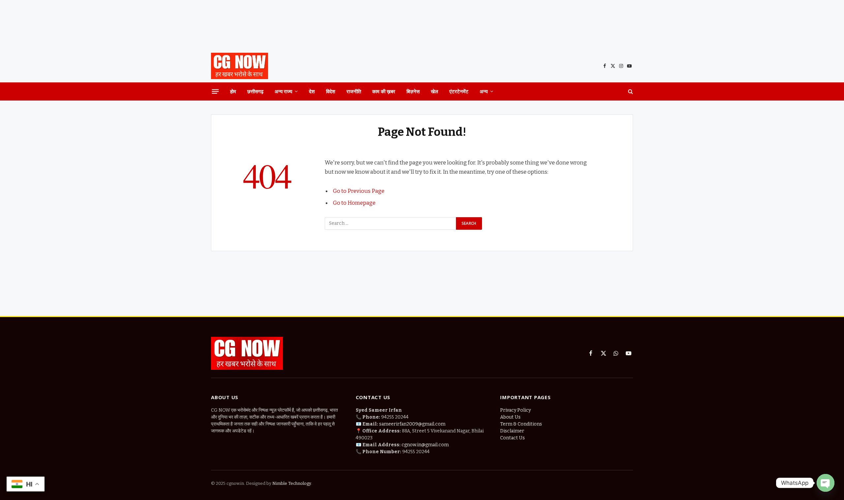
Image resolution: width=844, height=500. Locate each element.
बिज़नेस (413, 91)
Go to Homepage (354, 202)
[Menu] (215, 91)
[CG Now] (239, 65)
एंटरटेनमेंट (458, 91)
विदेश (330, 91)
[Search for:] (391, 223)
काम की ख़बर (383, 91)
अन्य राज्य (283, 91)
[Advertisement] (422, 25)
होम (233, 91)
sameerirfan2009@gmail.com (412, 424)
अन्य (484, 91)
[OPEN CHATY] (825, 483)
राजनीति (354, 91)
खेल (434, 91)
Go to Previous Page (358, 191)
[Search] (630, 91)
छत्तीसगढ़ (255, 91)
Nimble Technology (291, 483)
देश (312, 91)
